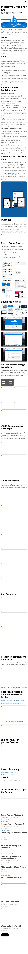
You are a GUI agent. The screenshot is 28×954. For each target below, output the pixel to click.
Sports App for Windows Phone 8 (14, 833)
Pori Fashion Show (13, 175)
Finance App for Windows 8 (12, 824)
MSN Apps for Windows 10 (12, 878)
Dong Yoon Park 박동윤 (15, 949)
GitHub (24, 170)
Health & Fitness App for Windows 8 (11, 846)
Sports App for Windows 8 (12, 815)
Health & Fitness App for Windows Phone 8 (11, 857)
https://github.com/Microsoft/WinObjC (10, 781)
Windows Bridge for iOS (11, 926)
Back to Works (5, 935)
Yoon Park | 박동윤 (6, 2)
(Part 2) (22, 703)
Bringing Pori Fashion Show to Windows (11, 703)
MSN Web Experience (10, 901)
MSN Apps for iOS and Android (13, 867)
